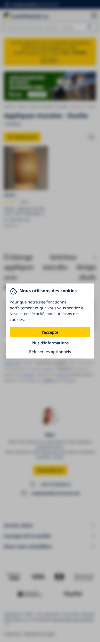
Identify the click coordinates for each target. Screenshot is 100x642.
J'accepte (50, 332)
